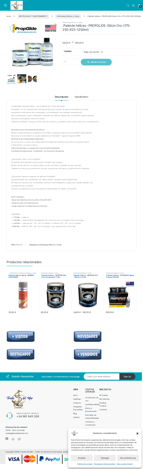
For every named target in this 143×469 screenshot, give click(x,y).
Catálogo (77, 399)
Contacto (77, 403)
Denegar (105, 458)
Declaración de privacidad (104, 464)
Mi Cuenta (103, 395)
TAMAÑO (68, 51)
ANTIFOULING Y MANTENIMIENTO (33, 16)
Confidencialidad (92, 404)
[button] (137, 433)
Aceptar (82, 458)
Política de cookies (85, 464)
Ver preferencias (128, 458)
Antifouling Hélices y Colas (68, 16)
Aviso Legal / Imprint (124, 464)
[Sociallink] (6, 438)
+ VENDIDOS (13, 273)
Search (127, 5)
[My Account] (133, 5)
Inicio (9, 16)
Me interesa (104, 399)
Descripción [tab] (61, 97)
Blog (75, 413)
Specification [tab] (81, 97)
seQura (76, 417)
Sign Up (127, 376)
